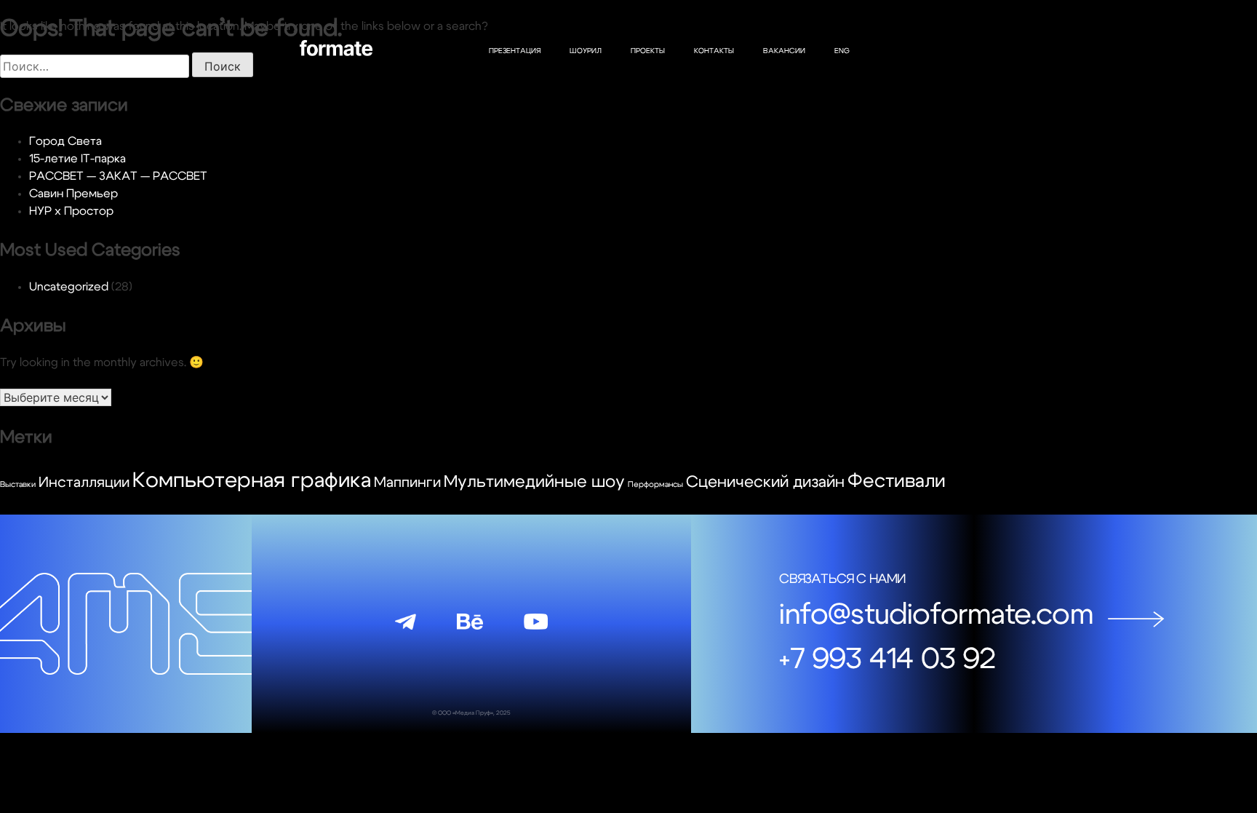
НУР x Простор (71, 211)
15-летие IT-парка (77, 158)
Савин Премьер (73, 193)
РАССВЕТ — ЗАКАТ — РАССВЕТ (118, 176)
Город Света (65, 141)
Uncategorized (68, 287)
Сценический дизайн (765, 482)
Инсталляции (84, 482)
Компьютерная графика (251, 480)
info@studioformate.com (936, 615)
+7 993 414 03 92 (887, 659)
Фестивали (896, 481)
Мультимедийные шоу (534, 482)
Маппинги (407, 482)
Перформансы (655, 484)
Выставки (18, 484)
